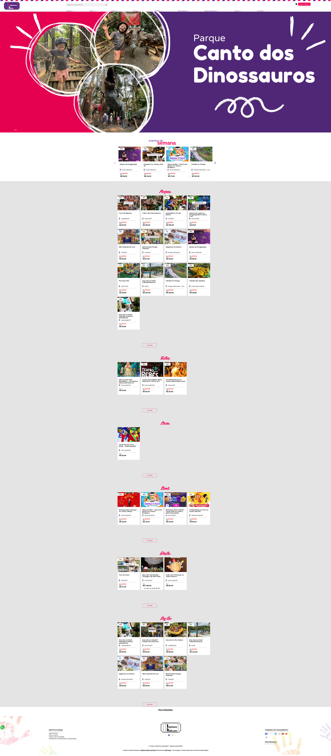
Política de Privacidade (56, 737)
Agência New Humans (148, 750)
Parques (68, 11)
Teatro (91, 11)
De (124, 173)
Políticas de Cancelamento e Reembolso (62, 739)
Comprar (128, 180)
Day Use (237, 11)
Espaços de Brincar (211, 11)
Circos (113, 11)
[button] (14, 130)
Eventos (157, 11)
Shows (135, 11)
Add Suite (167, 750)
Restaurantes (182, 11)
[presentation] (115, 163)
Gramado (260, 11)
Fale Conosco (53, 735)
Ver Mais (149, 345)
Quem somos (53, 733)
